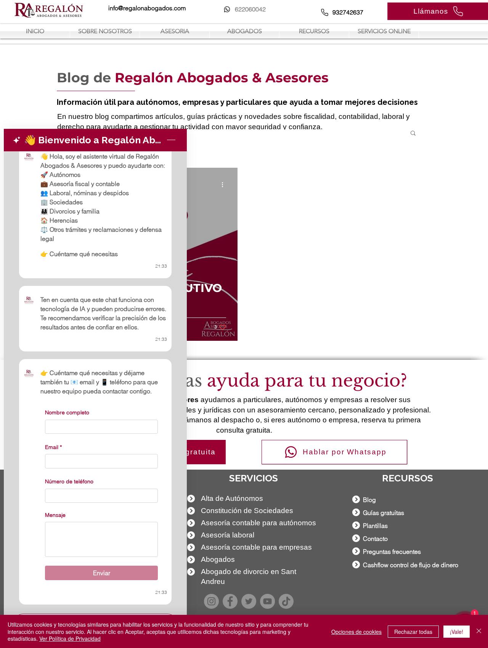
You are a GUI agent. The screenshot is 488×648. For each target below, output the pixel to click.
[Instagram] (211, 601)
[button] (413, 134)
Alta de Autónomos (232, 498)
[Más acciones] (225, 184)
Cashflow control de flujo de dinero (410, 565)
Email (53, 447)
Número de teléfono (69, 481)
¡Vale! (456, 631)
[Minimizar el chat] (171, 140)
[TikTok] (286, 601)
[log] (95, 380)
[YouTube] (267, 601)
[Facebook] (230, 601)
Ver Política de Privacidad (70, 638)
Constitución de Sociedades (247, 511)
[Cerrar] (478, 631)
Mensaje (55, 515)
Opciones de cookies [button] (356, 631)
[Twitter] (248, 601)
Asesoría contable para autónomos (258, 523)
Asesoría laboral (227, 535)
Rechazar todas (413, 631)
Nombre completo (67, 412)
